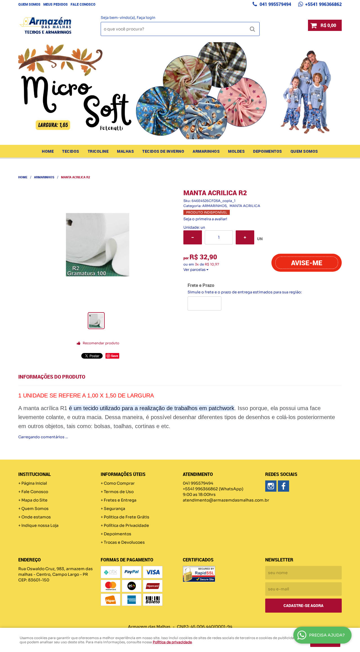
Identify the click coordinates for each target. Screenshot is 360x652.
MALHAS (125, 151)
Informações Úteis (123, 474)
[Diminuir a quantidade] (192, 237)
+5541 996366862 (323, 4)
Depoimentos (267, 151)
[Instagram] (270, 486)
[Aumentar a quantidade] (245, 237)
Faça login (146, 17)
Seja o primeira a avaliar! (205, 219)
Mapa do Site (34, 500)
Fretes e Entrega (120, 500)
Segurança (114, 508)
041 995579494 (274, 4)
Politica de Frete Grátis (126, 517)
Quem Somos (29, 4)
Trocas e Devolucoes (124, 542)
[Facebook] (283, 486)
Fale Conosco (83, 4)
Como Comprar (119, 483)
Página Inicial (34, 483)
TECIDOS (70, 151)
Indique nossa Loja (39, 525)
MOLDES (236, 151)
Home (48, 151)
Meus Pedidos (55, 4)
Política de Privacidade (126, 525)
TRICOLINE (98, 151)
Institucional (34, 474)
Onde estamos (36, 517)
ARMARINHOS (206, 151)
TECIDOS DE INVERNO (163, 151)
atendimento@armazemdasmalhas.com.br (226, 500)
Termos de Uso (119, 491)
